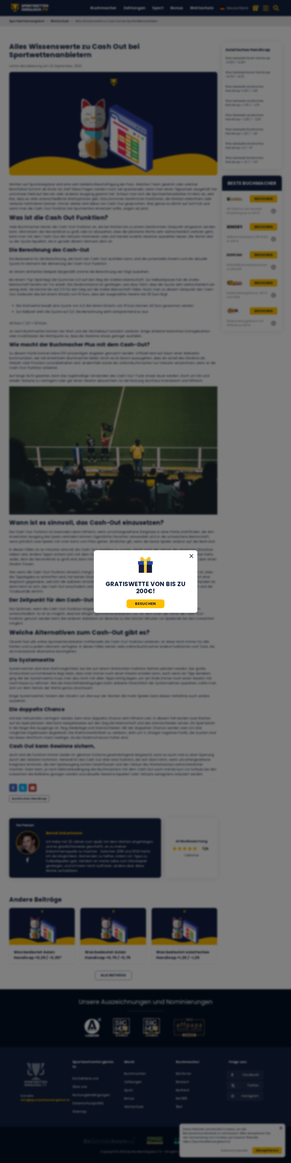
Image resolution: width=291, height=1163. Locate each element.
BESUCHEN (145, 603)
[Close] (191, 556)
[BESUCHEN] (145, 565)
